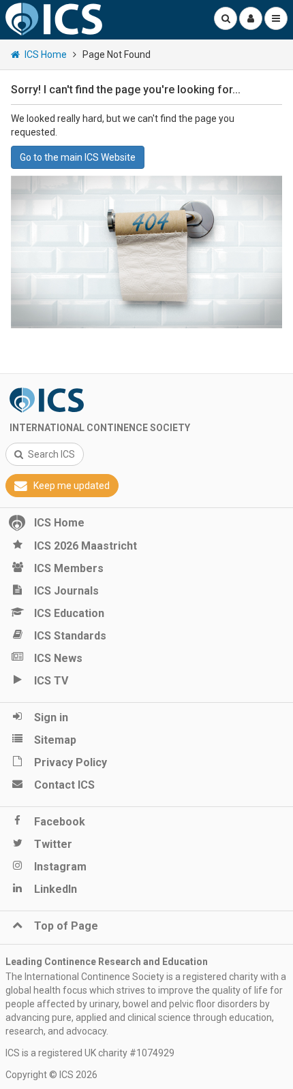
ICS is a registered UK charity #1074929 (89, 1052)
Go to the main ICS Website (78, 157)
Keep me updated (71, 485)
